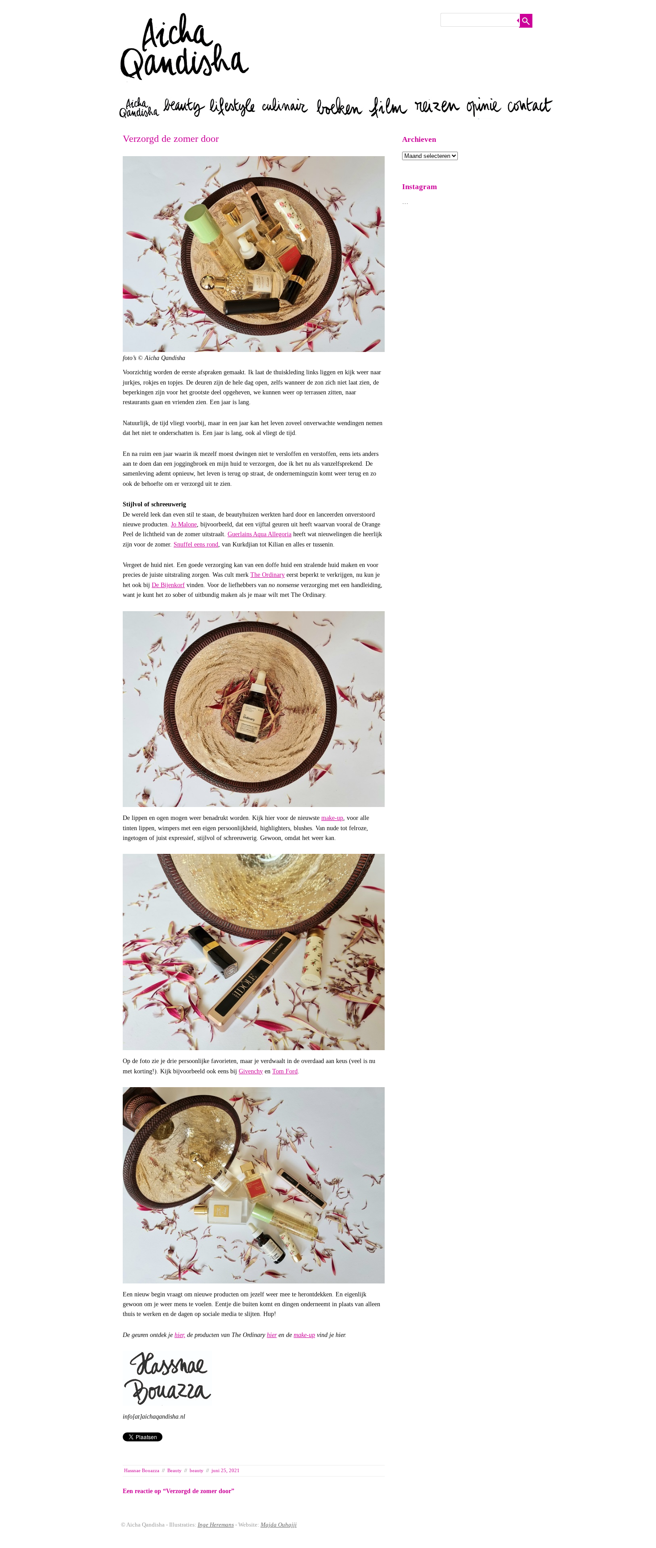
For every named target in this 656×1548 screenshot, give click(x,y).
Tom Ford (285, 1071)
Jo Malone (184, 524)
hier (272, 1335)
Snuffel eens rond (196, 544)
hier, (179, 1335)
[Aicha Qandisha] (185, 89)
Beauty (174, 1470)
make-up (332, 818)
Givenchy (251, 1071)
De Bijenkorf (168, 585)
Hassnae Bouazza (141, 1470)
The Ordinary (267, 574)
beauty (196, 1470)
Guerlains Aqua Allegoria (259, 534)
